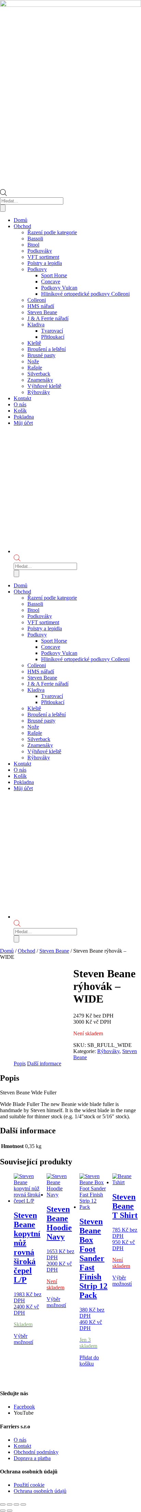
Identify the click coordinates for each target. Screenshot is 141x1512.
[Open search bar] (3, 194)
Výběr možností (23, 1339)
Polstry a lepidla (44, 263)
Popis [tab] (20, 1063)
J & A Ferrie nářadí (47, 318)
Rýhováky (38, 392)
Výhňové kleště (44, 386)
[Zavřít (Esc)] (23, 1504)
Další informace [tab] (44, 1063)
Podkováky (39, 251)
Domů (20, 220)
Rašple (34, 367)
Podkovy (37, 269)
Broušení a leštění (46, 349)
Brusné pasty (41, 355)
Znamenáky (40, 380)
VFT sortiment (43, 257)
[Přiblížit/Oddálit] (2, 1504)
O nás (20, 404)
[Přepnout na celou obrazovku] (9, 1504)
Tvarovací (52, 331)
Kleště (34, 343)
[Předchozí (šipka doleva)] (2, 1511)
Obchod (22, 226)
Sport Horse (54, 275)
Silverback (38, 374)
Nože (33, 361)
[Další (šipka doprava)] (9, 1511)
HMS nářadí (40, 306)
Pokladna (24, 417)
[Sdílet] (16, 1504)
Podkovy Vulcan (59, 288)
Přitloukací (52, 337)
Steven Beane (42, 312)
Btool (33, 245)
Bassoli (35, 238)
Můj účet (23, 423)
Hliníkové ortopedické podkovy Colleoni (85, 294)
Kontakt (22, 398)
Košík (20, 411)
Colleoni (36, 300)
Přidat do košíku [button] (89, 1361)
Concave (50, 281)
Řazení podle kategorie (52, 232)
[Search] (2, 208)
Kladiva (35, 324)
